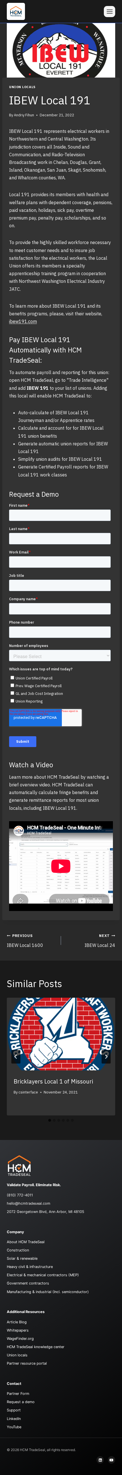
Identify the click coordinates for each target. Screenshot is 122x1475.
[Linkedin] (100, 1460)
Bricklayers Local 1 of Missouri (53, 1081)
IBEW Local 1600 (25, 940)
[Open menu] (109, 11)
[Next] (106, 1057)
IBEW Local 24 (100, 940)
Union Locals (22, 87)
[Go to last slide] (15, 1057)
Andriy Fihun (24, 115)
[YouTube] (111, 1460)
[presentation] (61, 1034)
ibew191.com (23, 321)
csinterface (28, 1092)
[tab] (49, 1120)
